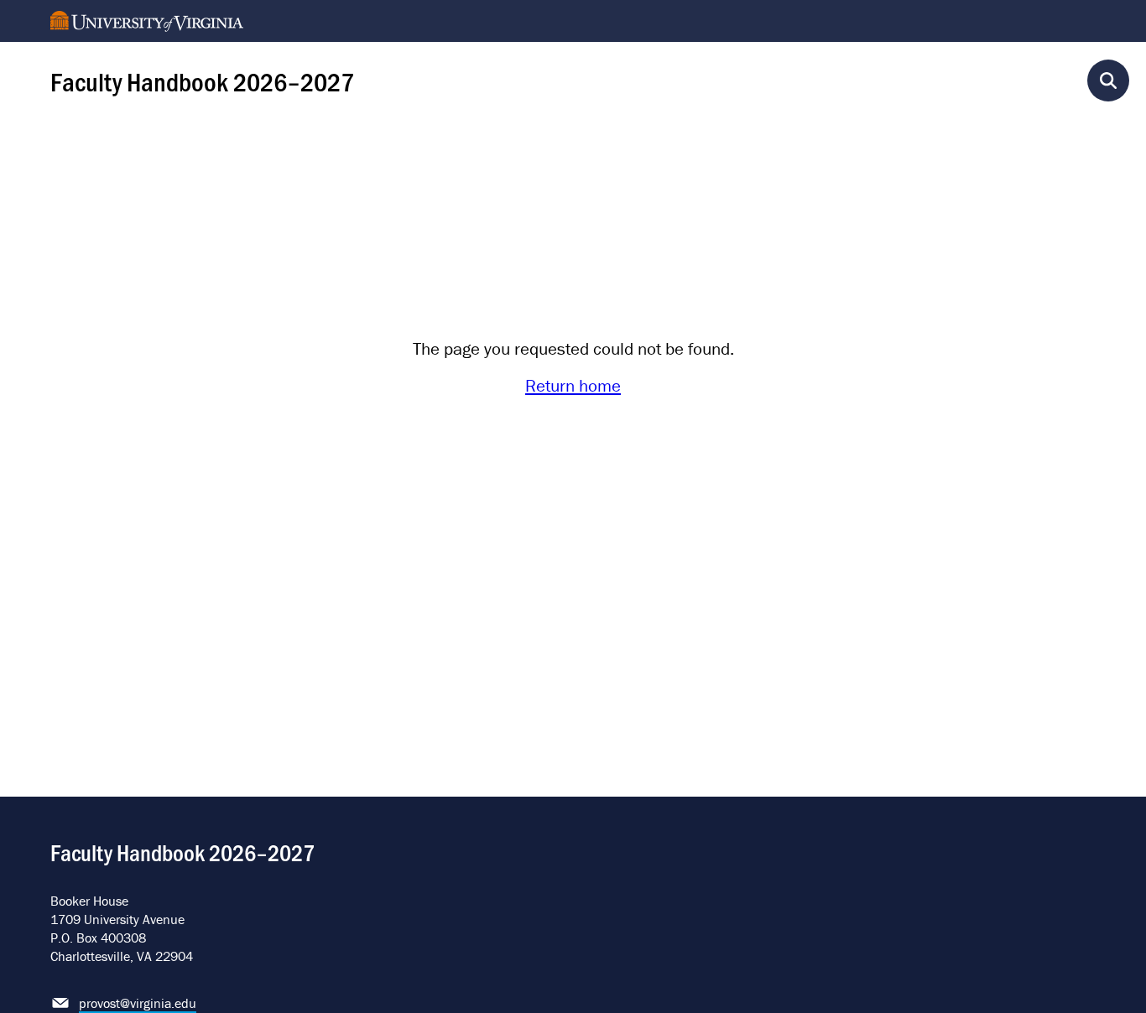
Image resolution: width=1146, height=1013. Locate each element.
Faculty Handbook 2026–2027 (202, 80)
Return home (573, 386)
